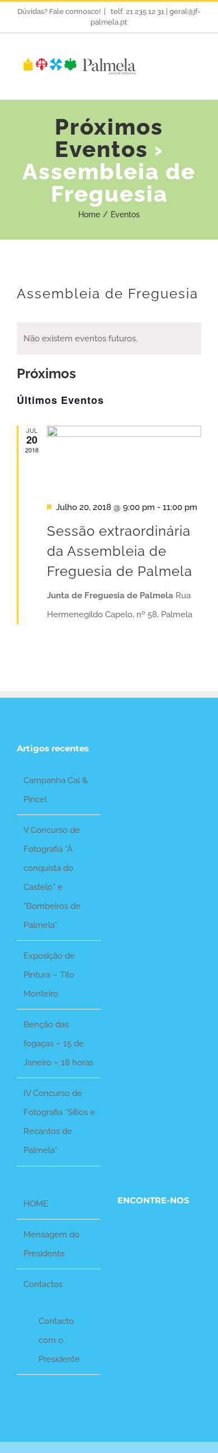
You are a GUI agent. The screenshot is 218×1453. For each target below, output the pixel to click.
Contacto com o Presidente (59, 1340)
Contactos (43, 1284)
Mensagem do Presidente (51, 1244)
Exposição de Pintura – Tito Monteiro (49, 975)
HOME (35, 1204)
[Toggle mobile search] (176, 64)
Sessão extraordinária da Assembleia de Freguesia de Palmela (119, 551)
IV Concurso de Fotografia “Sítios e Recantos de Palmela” (59, 1121)
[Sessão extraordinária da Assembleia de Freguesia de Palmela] (124, 457)
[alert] (109, 338)
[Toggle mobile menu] (196, 64)
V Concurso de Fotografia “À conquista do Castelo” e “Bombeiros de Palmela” (51, 877)
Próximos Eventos (109, 137)
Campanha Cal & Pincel (55, 789)
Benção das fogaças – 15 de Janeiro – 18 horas (58, 1044)
